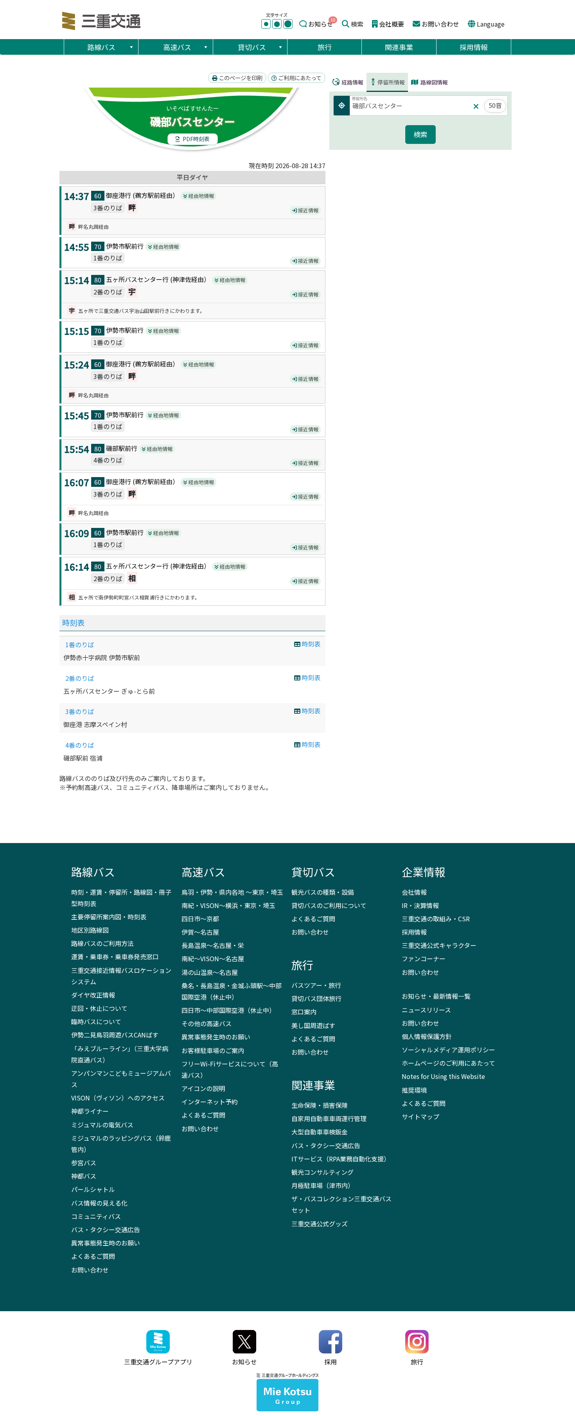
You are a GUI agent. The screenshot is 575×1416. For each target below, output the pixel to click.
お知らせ (320, 24)
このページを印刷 (239, 78)
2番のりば (79, 678)
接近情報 (307, 210)
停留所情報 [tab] (391, 82)
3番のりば (79, 711)
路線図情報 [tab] (433, 82)
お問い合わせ (440, 24)
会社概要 (391, 24)
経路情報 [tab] (351, 82)
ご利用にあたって (299, 78)
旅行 (325, 47)
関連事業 (399, 47)
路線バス (101, 47)
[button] (131, 47)
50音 (495, 105)
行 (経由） (154, 195)
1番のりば (79, 644)
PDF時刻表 (195, 139)
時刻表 (73, 622)
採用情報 (474, 47)
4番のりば (79, 745)
